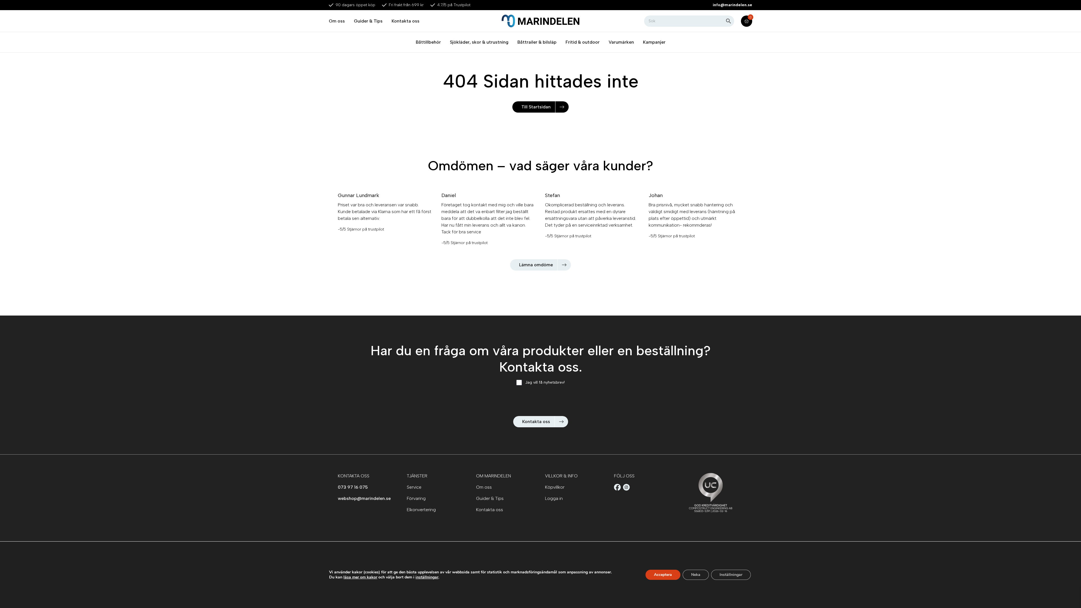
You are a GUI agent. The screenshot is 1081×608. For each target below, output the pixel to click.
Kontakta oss (405, 21)
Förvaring (416, 498)
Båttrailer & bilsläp (537, 42)
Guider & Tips (368, 21)
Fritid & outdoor (583, 42)
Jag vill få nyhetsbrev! (545, 382)
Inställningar (731, 574)
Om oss (337, 21)
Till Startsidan (536, 106)
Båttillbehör (428, 42)
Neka (695, 574)
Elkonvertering (421, 509)
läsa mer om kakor (360, 577)
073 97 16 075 (353, 487)
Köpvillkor (554, 487)
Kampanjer (654, 42)
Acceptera (663, 574)
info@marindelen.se (732, 5)
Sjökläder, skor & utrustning (479, 42)
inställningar (427, 577)
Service (414, 487)
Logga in (554, 498)
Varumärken (621, 42)
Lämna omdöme (536, 264)
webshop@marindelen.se (364, 498)
